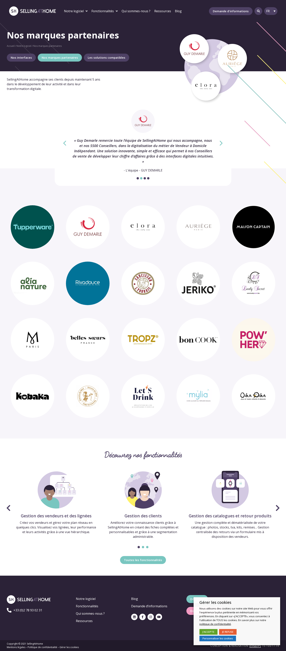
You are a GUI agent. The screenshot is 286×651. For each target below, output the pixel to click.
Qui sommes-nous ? (90, 613)
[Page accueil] (32, 11)
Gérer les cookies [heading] (215, 602)
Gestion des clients (143, 516)
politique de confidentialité (215, 624)
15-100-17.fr (270, 646)
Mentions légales (16, 647)
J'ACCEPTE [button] (208, 632)
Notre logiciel (24, 46)
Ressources (84, 621)
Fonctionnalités (87, 606)
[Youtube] (159, 617)
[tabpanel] (143, 141)
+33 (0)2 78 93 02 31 (27, 610)
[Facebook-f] (142, 617)
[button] (231, 11)
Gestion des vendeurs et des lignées (56, 516)
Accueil (11, 46)
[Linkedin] (134, 617)
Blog (134, 599)
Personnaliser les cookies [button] (218, 638)
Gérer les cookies (69, 647)
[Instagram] (150, 617)
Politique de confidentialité (42, 647)
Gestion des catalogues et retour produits (230, 516)
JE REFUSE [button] (227, 632)
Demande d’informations (149, 606)
